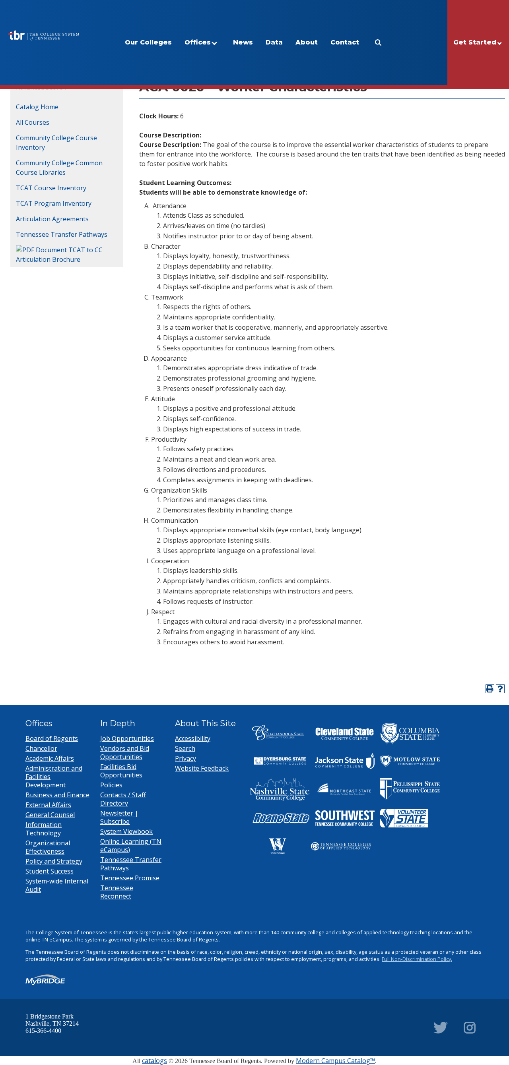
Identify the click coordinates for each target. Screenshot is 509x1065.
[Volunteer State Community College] (404, 818)
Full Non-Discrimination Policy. (417, 959)
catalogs (154, 1060)
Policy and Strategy (53, 861)
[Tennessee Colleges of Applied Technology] (341, 846)
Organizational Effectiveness (47, 847)
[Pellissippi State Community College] (410, 789)
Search (185, 748)
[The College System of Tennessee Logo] (43, 35)
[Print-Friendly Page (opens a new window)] (490, 688)
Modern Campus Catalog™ (335, 1060)
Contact (344, 42)
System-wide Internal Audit (56, 885)
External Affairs (48, 804)
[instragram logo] (470, 1028)
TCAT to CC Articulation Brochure (59, 254)
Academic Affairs (49, 758)
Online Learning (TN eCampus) (130, 845)
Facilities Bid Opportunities (121, 770)
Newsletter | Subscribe (119, 817)
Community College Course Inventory (56, 142)
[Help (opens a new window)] (500, 688)
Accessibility (192, 738)
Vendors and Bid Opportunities (124, 752)
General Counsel (50, 814)
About (306, 42)
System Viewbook (126, 831)
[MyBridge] (45, 979)
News (243, 42)
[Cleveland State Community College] (345, 734)
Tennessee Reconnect (116, 892)
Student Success (49, 871)
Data (274, 42)
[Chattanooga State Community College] (279, 734)
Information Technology (43, 828)
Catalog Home (37, 106)
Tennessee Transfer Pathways (61, 234)
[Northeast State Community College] (345, 788)
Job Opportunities (127, 738)
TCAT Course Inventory (51, 188)
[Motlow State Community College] (410, 761)
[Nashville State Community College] (279, 789)
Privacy (185, 758)
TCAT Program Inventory (53, 203)
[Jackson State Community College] (345, 761)
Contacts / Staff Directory (123, 799)
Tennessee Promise (129, 878)
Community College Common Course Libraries (59, 167)
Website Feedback (202, 768)
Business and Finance (57, 795)
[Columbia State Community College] (410, 733)
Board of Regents (51, 738)
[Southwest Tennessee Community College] (345, 818)
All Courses (32, 122)
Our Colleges (148, 42)
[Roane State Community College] (279, 818)
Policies (111, 785)
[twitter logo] (440, 1028)
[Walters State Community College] (277, 846)
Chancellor (41, 748)
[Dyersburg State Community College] (279, 761)
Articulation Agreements (52, 219)
